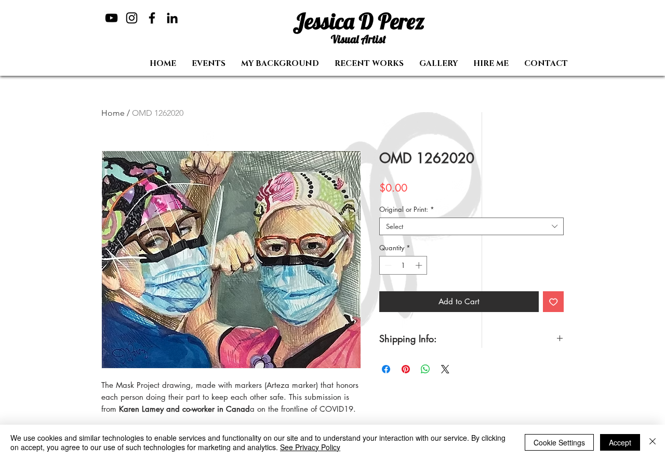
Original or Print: (406, 209)
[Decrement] (387, 265)
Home (113, 113)
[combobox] (471, 226)
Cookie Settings (559, 442)
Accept (620, 442)
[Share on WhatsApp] (425, 369)
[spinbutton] (403, 265)
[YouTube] (111, 17)
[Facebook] (151, 17)
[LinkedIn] (172, 17)
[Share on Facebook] (386, 369)
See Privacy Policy (310, 447)
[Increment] (420, 265)
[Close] (652, 442)
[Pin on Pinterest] (406, 369)
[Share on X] (445, 369)
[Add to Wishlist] (553, 302)
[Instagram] (131, 17)
